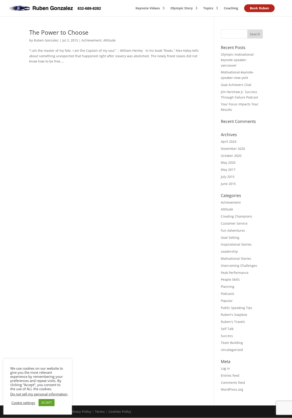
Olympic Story (181, 8)
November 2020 (233, 148)
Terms (100, 411)
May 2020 (228, 162)
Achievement (92, 40)
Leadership (229, 251)
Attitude (109, 40)
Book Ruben (259, 8)
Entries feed (230, 375)
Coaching (231, 8)
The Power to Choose (59, 32)
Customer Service (234, 223)
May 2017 (228, 169)
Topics (208, 8)
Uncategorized (232, 350)
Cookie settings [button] (23, 403)
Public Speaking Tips (236, 308)
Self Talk (227, 329)
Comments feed (233, 382)
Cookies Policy (119, 411)
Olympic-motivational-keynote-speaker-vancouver (238, 60)
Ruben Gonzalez (46, 40)
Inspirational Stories (236, 244)
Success (227, 336)
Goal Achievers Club (236, 85)
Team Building (232, 342)
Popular (227, 301)
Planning (227, 286)
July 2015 (228, 176)
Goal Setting (230, 237)
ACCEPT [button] (46, 402)
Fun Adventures (233, 230)
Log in (225, 368)
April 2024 (228, 141)
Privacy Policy (80, 411)
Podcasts (227, 293)
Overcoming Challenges (239, 265)
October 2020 (231, 155)
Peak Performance (234, 272)
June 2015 (228, 184)
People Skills (230, 279)
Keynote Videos (148, 8)
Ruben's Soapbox (234, 314)
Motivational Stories (236, 258)
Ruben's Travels (233, 321)
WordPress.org (232, 389)
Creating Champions (236, 216)
